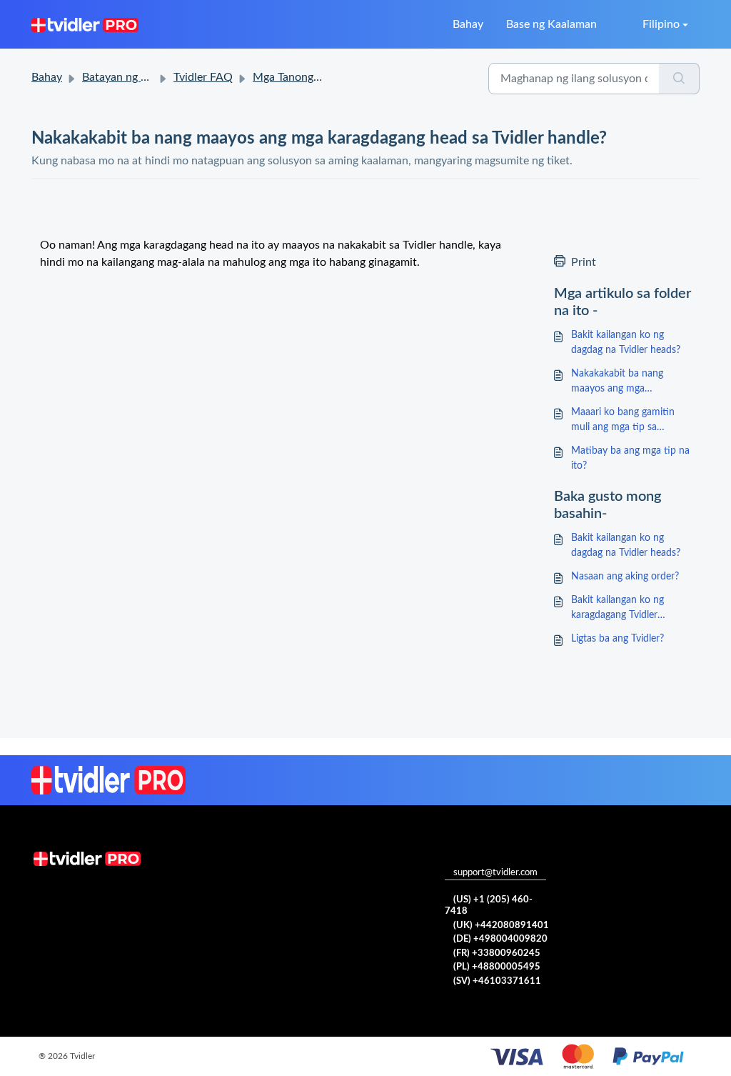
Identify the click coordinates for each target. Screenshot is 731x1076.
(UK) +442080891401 (501, 925)
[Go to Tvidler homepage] (84, 24)
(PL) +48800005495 (496, 967)
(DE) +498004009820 (500, 939)
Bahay (468, 24)
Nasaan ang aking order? (625, 577)
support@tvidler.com (495, 872)
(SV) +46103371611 (497, 981)
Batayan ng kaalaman (135, 77)
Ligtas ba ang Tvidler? (617, 639)
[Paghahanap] (679, 78)
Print (583, 262)
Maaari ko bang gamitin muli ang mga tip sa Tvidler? (623, 421)
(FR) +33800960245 (496, 953)
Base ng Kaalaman (551, 24)
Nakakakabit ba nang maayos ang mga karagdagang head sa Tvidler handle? (617, 383)
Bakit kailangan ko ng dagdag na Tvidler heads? (625, 342)
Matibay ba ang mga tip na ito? (630, 458)
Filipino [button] (661, 24)
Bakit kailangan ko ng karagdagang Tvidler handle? (617, 609)
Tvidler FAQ (203, 77)
